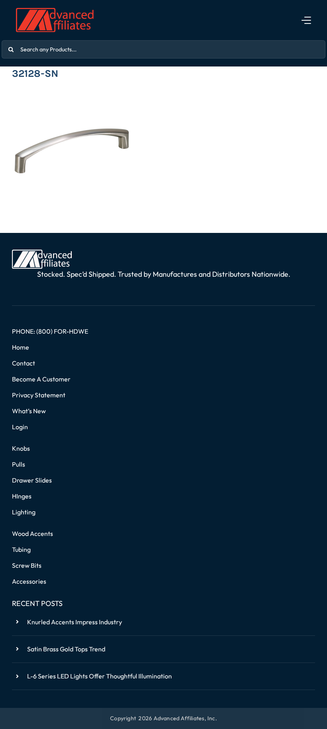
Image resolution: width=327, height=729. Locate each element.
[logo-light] (42, 253)
